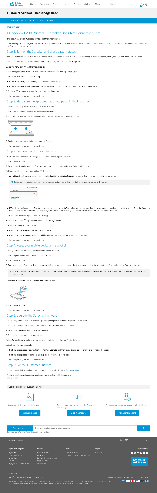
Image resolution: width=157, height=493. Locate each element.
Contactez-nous (30, 413)
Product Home (13, 27)
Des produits (26, 20)
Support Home (12, 20)
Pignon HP (12, 453)
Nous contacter (42, 455)
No (20, 378)
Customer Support (73, 370)
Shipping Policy (42, 461)
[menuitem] (12, 20)
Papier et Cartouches (16, 455)
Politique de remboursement (47, 458)
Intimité (11, 477)
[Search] (143, 428)
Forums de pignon (72, 453)
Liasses (11, 461)
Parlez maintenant (127, 413)
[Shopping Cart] (142, 5)
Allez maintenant (78, 413)
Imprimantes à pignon (16, 449)
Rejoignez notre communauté (19, 464)
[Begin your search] (131, 4)
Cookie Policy (39, 477)
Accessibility (41, 464)
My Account (98, 453)
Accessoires (13, 458)
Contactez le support (46, 20)
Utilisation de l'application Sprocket (78, 455)
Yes (13, 378)
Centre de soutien (43, 453)
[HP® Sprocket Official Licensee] (16, 4)
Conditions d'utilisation (24, 477)
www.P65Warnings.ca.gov (139, 477)
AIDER (68, 449)
